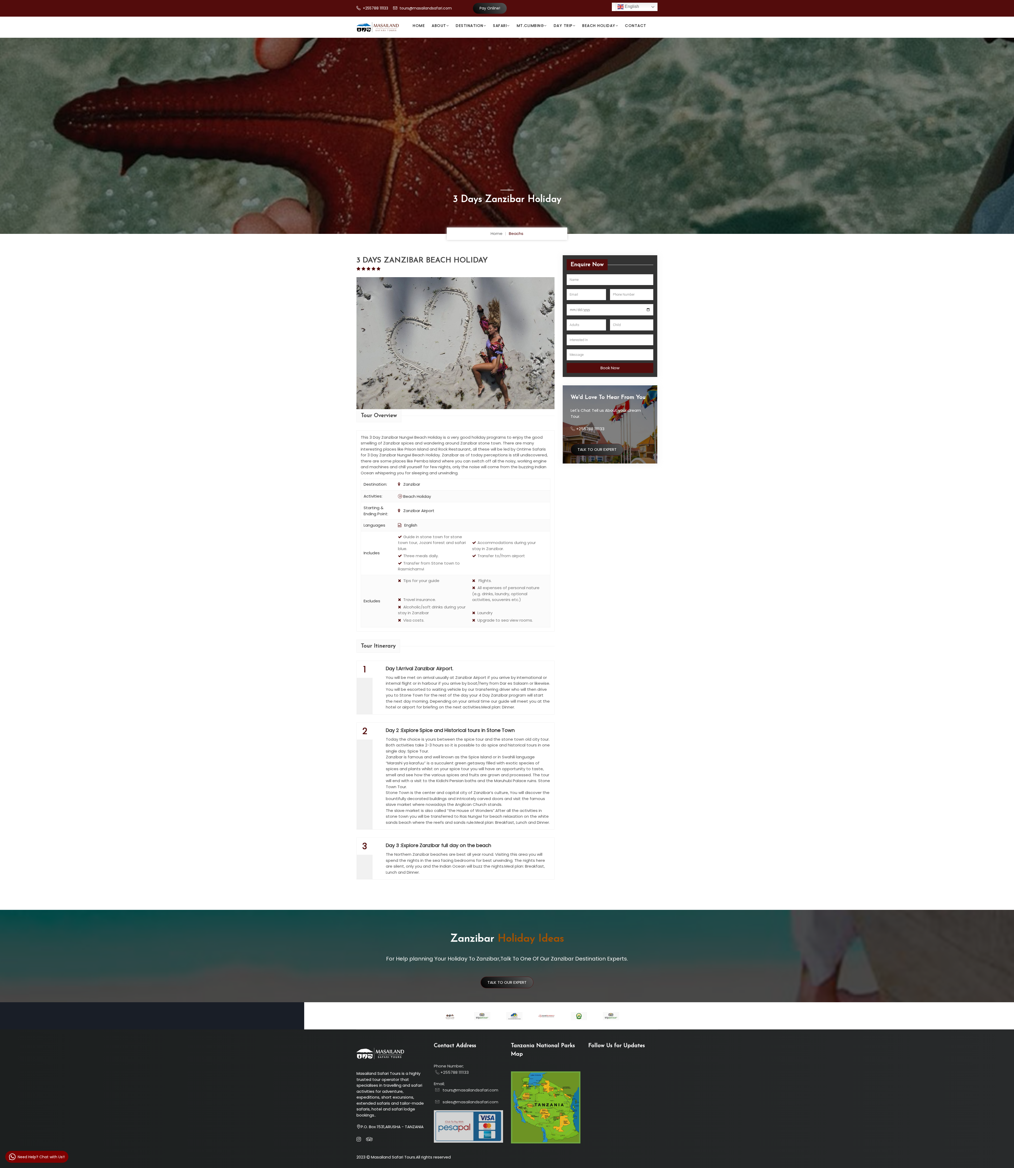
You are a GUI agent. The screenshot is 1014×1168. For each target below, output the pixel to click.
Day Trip (563, 25)
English (631, 6)
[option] (450, 1016)
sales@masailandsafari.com (468, 1102)
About (439, 25)
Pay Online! (490, 8)
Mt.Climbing (530, 25)
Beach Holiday (599, 25)
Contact (635, 25)
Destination (469, 25)
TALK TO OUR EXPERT (597, 449)
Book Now (609, 367)
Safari (500, 25)
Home (419, 25)
